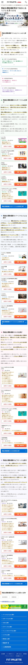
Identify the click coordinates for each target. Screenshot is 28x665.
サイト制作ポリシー (10, 653)
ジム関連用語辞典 (7, 647)
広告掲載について (19, 655)
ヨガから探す (6, 622)
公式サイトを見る (7, 146)
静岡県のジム (11, 5)
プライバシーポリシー (9, 655)
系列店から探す (6, 638)
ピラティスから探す (7, 626)
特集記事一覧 (6, 642)
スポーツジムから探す (8, 618)
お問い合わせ (19, 653)
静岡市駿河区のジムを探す (8, 601)
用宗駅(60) (14, 597)
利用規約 (25, 653)
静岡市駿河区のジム (20, 5)
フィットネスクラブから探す (9, 630)
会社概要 (3, 653)
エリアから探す (6, 634)
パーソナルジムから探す (8, 614)
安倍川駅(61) (4, 597)
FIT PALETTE (4, 5)
